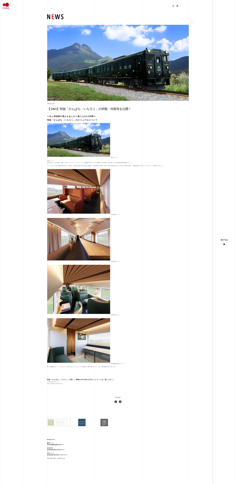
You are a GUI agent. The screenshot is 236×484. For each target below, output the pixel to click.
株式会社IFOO (51, 439)
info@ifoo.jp (61, 458)
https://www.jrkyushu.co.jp (55, 383)
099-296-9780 (51, 458)
